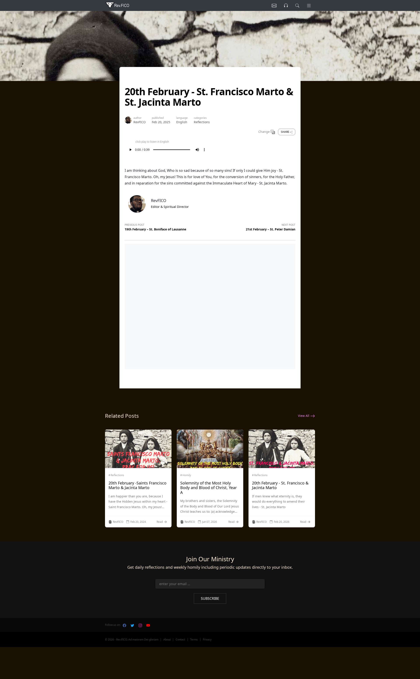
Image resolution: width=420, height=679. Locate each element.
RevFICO (139, 122)
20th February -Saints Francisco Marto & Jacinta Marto (137, 485)
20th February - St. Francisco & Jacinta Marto (280, 485)
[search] (297, 5)
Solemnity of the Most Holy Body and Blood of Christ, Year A (208, 487)
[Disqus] (210, 305)
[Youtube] (148, 625)
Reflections (202, 122)
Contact (180, 639)
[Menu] (309, 5)
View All (304, 416)
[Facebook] (124, 625)
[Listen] (274, 5)
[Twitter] (132, 625)
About (167, 639)
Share (285, 132)
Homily (186, 475)
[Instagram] (140, 625)
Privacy (207, 639)
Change (264, 132)
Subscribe (210, 598)
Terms (194, 639)
